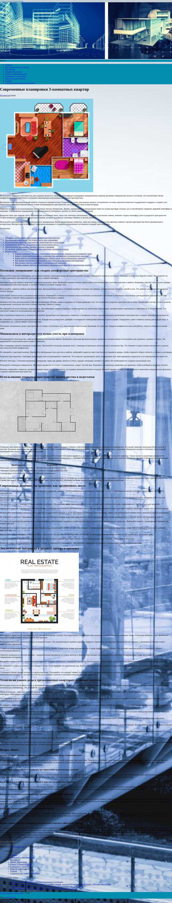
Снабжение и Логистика (15, 76)
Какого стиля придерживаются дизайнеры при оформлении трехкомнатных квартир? (52, 256)
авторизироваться (17, 847)
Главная (8, 65)
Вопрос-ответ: (11, 251)
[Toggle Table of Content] (2, 233)
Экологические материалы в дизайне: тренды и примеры (29, 247)
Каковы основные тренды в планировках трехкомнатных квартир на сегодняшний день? (53, 254)
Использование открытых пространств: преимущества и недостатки (34, 242)
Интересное (10, 69)
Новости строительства (15, 78)
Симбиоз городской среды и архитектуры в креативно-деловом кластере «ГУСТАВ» (46, 886)
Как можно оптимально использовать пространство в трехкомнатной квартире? (49, 260)
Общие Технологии (13, 72)
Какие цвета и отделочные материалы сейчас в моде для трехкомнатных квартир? (50, 258)
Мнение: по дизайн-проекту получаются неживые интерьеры (36, 882)
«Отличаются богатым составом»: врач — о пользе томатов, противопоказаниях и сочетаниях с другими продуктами (60, 884)
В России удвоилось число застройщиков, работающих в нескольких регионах (44, 889)
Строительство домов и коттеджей (20, 83)
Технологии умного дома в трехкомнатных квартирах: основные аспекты (36, 249)
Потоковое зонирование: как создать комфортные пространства (32, 238)
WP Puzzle (11, 897)
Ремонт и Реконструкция (15, 74)
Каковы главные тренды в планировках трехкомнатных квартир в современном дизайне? (53, 265)
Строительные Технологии (11, 1)
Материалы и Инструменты (17, 67)
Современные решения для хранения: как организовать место (31, 245)
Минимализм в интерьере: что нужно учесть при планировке (31, 240)
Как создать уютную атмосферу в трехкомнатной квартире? (41, 263)
